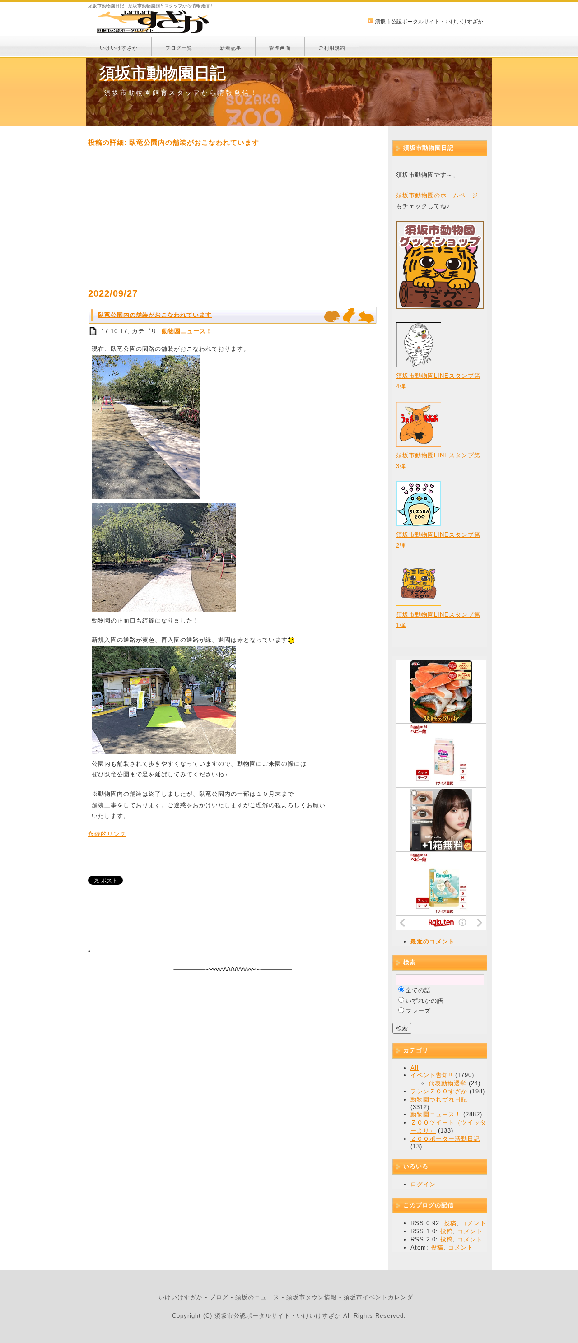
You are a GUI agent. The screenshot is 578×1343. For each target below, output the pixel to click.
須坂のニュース (257, 1297)
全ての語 (418, 990)
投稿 (450, 1223)
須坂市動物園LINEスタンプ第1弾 (438, 619)
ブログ (219, 1297)
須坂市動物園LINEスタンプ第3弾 (438, 460)
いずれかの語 (424, 1000)
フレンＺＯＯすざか (438, 1091)
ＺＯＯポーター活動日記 (445, 1138)
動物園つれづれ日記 (438, 1099)
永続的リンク (107, 834)
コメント (473, 1223)
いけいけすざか (119, 48)
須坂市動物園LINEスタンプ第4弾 (438, 381)
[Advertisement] (232, 217)
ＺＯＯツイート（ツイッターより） (448, 1126)
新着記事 (231, 48)
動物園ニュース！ (187, 331)
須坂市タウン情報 (311, 1297)
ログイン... (426, 1184)
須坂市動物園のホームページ (437, 195)
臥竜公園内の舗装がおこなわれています (155, 314)
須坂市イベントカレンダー (382, 1297)
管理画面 (280, 48)
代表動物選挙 (447, 1083)
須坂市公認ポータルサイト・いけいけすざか (429, 22)
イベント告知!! (431, 1075)
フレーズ (418, 1011)
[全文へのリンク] (93, 331)
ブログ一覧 (178, 48)
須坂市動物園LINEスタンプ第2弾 (438, 539)
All (414, 1067)
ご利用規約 (331, 48)
